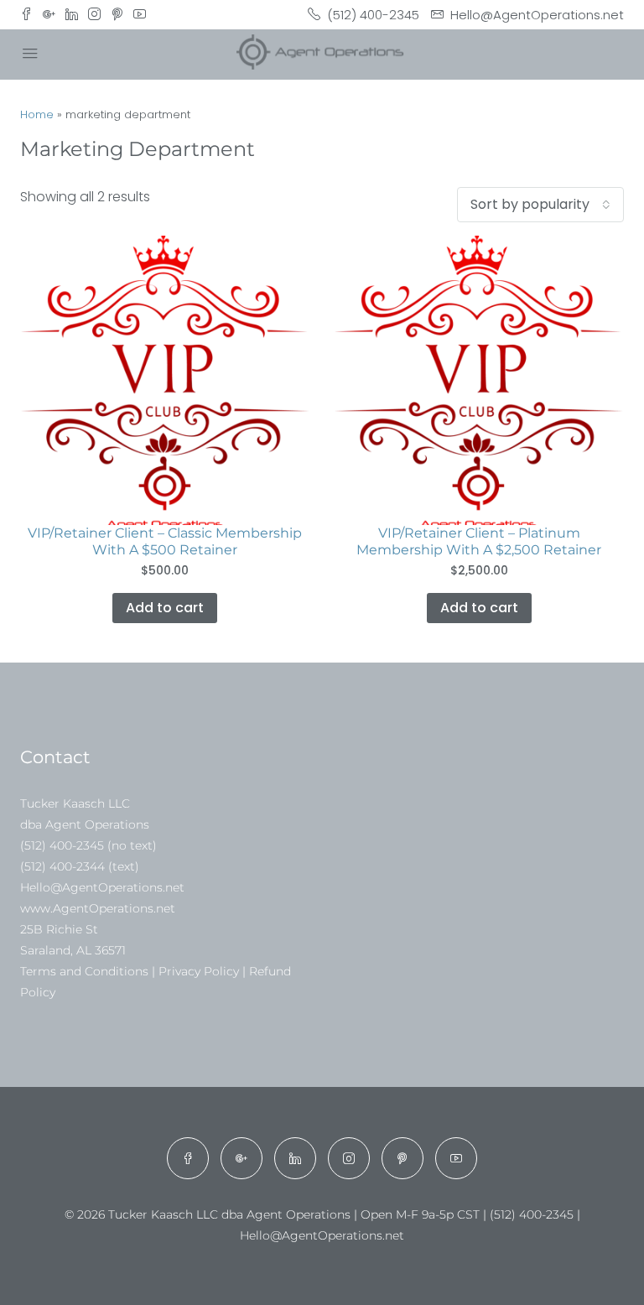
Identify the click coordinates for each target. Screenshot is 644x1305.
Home (37, 114)
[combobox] (540, 204)
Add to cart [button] (165, 607)
